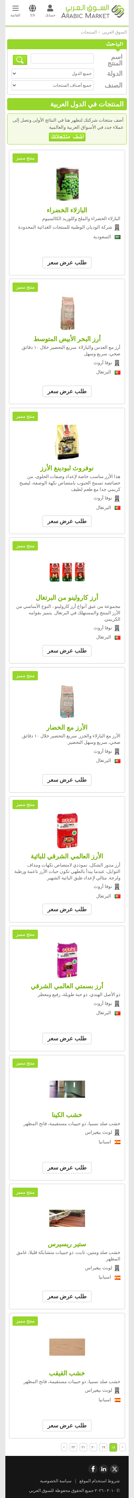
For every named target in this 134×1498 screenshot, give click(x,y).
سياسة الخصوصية (55, 1480)
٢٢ (73, 1447)
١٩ (103, 1447)
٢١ (83, 1447)
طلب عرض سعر (67, 262)
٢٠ (93, 1447)
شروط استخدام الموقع (99, 1480)
